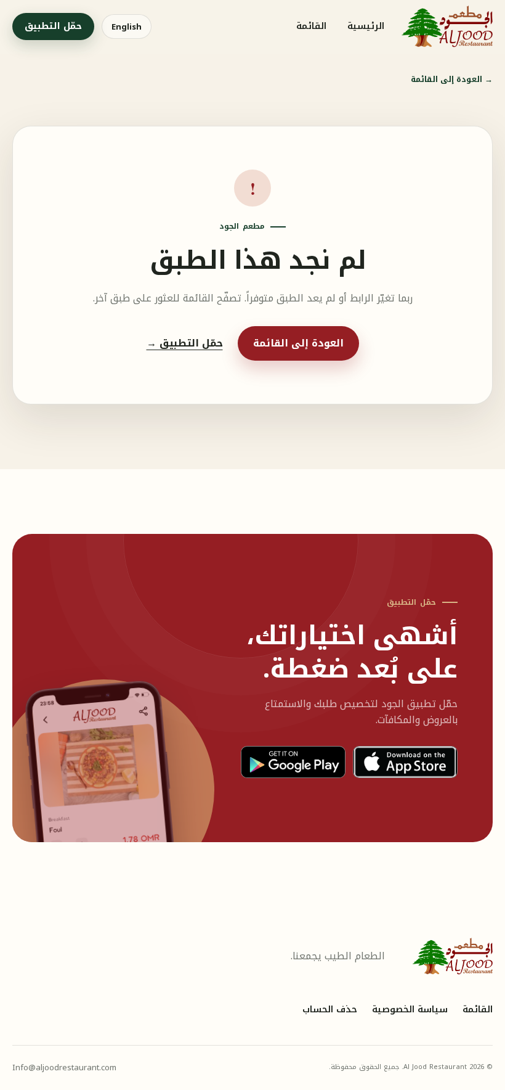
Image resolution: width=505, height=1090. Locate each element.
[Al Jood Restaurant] (447, 26)
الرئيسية (365, 26)
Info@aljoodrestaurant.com (64, 1067)
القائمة (311, 26)
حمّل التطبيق (53, 26)
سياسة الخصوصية (410, 1009)
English (126, 27)
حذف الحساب (329, 1009)
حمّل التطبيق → (185, 343)
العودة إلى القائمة (452, 79)
